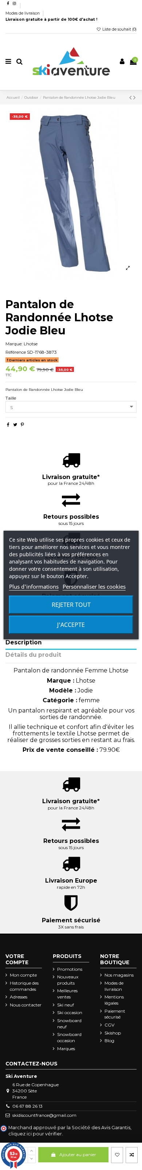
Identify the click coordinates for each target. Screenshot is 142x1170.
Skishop (112, 1033)
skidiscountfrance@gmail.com (44, 1115)
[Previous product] (131, 98)
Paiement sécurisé (114, 1014)
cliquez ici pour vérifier (35, 1133)
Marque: (14, 343)
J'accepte (71, 625)
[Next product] (134, 98)
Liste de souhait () (119, 29)
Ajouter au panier (77, 1154)
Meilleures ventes (67, 994)
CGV (109, 1025)
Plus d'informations (34, 586)
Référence (15, 352)
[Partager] (8, 424)
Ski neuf (65, 1005)
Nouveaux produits (67, 980)
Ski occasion (69, 1012)
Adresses (18, 997)
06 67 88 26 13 (27, 1106)
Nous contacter (26, 1005)
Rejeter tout (71, 605)
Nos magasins (119, 975)
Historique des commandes (24, 986)
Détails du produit (33, 655)
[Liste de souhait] (117, 1155)
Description (23, 643)
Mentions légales (114, 1000)
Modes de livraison (23, 13)
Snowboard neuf (69, 1023)
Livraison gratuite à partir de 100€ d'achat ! (51, 19)
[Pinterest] (22, 424)
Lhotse (31, 343)
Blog (109, 1040)
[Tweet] (15, 424)
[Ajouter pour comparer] (132, 1155)
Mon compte (23, 975)
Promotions (69, 969)
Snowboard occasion (69, 1037)
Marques (66, 1048)
